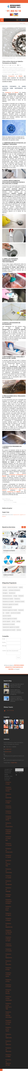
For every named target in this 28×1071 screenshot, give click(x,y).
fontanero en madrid (8, 598)
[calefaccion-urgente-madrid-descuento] (11, 722)
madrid (14, 72)
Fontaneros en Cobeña (8, 856)
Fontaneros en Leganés (8, 914)
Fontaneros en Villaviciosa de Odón (8, 1062)
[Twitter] (22, 20)
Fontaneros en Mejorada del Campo (9, 932)
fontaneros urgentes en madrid (13, 70)
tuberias (19, 630)
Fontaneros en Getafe (8, 895)
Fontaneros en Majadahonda (9, 925)
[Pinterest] (26, 20)
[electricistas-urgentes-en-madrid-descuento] (16, 726)
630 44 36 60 (8, 751)
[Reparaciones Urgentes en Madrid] (14, 6)
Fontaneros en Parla (8, 968)
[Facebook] (19, 20)
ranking (18, 621)
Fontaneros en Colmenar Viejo (8, 863)
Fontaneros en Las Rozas (8, 908)
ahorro (4, 587)
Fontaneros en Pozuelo (8, 985)
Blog (20, 65)
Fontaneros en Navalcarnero (9, 955)
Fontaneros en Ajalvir (8, 783)
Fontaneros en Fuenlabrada (9, 882)
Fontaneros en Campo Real (8, 838)
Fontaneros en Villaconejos (8, 1049)
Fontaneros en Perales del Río (8, 974)
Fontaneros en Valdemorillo (9, 1036)
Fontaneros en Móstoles (9, 944)
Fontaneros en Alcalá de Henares (8, 789)
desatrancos (12, 593)
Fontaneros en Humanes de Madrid (9, 901)
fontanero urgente (7, 607)
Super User (13, 65)
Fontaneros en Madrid (15, 76)
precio (13, 621)
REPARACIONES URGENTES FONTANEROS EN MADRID (14, 667)
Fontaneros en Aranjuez (8, 812)
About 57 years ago (10, 710)
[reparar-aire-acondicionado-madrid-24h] (6, 731)
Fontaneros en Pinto (8, 980)
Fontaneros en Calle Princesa (8, 991)
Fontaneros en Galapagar (8, 889)
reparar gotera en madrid (9, 630)
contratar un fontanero (14, 590)
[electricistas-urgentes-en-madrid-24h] (11, 726)
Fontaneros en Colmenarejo (9, 870)
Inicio (21, 23)
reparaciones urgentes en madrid (10, 69)
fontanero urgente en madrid (10, 610)
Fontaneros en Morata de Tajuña (8, 938)
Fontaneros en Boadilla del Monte (8, 831)
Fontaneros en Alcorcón (8, 806)
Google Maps (14, 762)
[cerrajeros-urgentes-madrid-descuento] (21, 722)
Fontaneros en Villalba (8, 1055)
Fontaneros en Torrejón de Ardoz (8, 1022)
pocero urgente (6, 621)
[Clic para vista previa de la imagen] (14, 42)
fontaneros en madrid (18, 67)
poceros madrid (7, 615)
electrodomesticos (7, 596)
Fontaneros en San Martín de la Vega (8, 1006)
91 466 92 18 (14, 10)
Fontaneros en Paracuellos (8, 962)
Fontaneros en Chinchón (9, 844)
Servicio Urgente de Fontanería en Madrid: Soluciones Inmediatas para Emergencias (17, 692)
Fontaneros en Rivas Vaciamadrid (9, 998)
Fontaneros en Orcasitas (9, 949)
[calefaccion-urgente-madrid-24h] (6, 722)
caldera (20, 587)
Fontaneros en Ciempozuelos (9, 850)
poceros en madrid (15, 613)
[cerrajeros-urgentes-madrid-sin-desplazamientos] (6, 726)
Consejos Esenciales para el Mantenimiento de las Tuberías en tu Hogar (17, 685)
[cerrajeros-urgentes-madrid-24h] (16, 722)
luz (3, 613)
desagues (5, 593)
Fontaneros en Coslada (8, 876)
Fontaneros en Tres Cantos (8, 1029)
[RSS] (17, 20)
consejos (5, 590)
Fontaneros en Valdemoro (8, 1042)
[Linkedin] (24, 20)
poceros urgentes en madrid (10, 618)
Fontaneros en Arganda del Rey (8, 818)
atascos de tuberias (12, 587)
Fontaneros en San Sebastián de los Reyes (9, 1014)
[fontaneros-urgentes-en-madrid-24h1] (21, 726)
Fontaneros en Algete (8, 801)
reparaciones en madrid (8, 624)
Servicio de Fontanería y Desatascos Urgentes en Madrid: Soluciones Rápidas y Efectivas (17, 699)
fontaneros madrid (8, 67)
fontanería (20, 610)
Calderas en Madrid (8, 575)
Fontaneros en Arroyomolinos (9, 824)
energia (15, 596)
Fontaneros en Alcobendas (8, 795)
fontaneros (10, 72)
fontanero (21, 596)
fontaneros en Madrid (13, 491)
